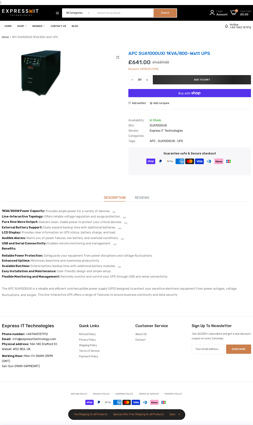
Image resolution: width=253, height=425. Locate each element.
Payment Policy (88, 356)
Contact (140, 339)
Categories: (136, 136)
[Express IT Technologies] (20, 13)
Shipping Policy (88, 345)
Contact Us (58, 26)
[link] (245, 398)
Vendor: (133, 130)
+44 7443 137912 (240, 27)
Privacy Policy (87, 339)
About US (141, 334)
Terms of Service (89, 350)
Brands (37, 26)
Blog (75, 26)
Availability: (136, 120)
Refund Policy (87, 334)
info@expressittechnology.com (34, 339)
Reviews (142, 198)
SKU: (131, 125)
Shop (21, 26)
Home (8, 26)
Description (115, 198)
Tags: (132, 141)
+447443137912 (37, 334)
